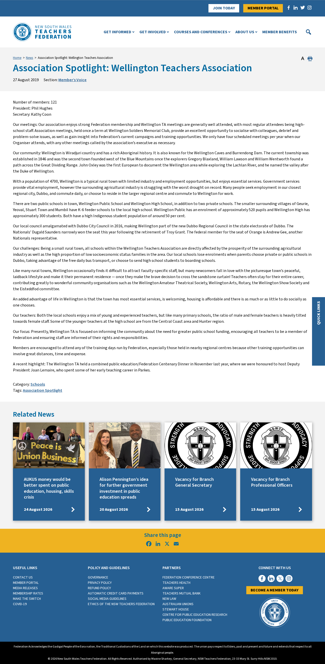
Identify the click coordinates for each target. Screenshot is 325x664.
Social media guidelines (107, 598)
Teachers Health (176, 582)
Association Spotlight (42, 390)
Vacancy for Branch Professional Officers (271, 482)
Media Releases (25, 588)
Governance (98, 577)
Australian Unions (177, 604)
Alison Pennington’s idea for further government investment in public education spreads (124, 488)
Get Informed (117, 32)
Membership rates (28, 593)
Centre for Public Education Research (194, 614)
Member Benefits (279, 32)
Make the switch (27, 598)
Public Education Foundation (187, 620)
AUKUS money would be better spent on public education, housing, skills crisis (49, 488)
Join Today (224, 8)
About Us (244, 32)
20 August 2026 (114, 509)
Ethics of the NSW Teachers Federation (121, 604)
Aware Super (173, 588)
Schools (37, 384)
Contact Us (23, 577)
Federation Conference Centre (188, 577)
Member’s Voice (72, 80)
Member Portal (263, 8)
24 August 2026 (38, 509)
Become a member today (275, 590)
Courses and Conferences (200, 32)
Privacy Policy (100, 582)
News (29, 58)
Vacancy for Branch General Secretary (194, 482)
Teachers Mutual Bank (181, 593)
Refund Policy (99, 588)
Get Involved (152, 32)
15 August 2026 (189, 509)
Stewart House (175, 609)
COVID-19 (20, 604)
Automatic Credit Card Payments (115, 593)
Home (17, 58)
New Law (169, 598)
